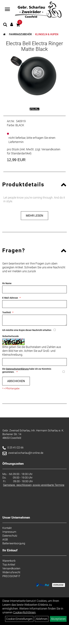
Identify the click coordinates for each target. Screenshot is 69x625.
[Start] (4, 34)
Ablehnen (41, 618)
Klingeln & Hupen (46, 34)
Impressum (9, 531)
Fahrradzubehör (20, 34)
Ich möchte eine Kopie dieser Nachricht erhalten (26, 330)
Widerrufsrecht (11, 572)
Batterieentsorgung (13, 543)
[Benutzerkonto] (11, 24)
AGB (5, 539)
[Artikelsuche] (5, 25)
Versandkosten (11, 568)
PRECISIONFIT (11, 576)
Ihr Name (7, 283)
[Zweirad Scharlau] (38, 10)
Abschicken (16, 381)
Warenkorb (8, 560)
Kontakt (7, 527)
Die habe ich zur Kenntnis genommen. (26, 370)
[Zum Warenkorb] (18, 25)
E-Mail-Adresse (10, 298)
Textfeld (6, 312)
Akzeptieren (58, 618)
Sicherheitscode (10, 336)
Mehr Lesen (34, 215)
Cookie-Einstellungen (19, 618)
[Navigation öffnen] (7, 9)
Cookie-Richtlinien (24, 612)
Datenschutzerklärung (17, 369)
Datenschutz (9, 535)
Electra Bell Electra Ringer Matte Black (34, 46)
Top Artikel (8, 564)
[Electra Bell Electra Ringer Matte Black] (34, 76)
